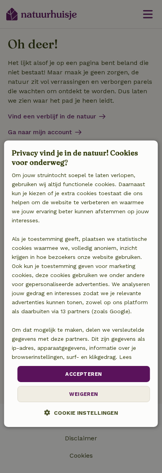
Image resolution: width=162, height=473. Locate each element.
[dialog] (81, 283)
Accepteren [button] (83, 374)
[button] (81, 412)
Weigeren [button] (83, 394)
